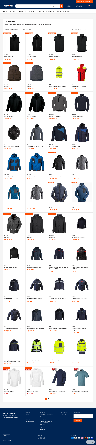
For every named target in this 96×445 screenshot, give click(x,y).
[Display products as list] (90, 29)
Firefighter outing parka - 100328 (34, 298)
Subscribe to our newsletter (85, 1)
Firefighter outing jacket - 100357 (79, 298)
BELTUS (50, 84)
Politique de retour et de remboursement (46, 422)
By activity (21, 11)
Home (4, 15)
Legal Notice (43, 427)
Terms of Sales (43, 419)
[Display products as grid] (88, 29)
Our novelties (31, 11)
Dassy (5, 144)
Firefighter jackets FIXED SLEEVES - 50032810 (80, 268)
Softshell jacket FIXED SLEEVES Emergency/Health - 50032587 (79, 329)
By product (12, 11)
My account (79, 6)
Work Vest (6, 86)
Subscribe (78, 420)
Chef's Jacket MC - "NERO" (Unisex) (80, 391)
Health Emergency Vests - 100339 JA (57, 86)
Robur (50, 389)
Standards (63, 414)
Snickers (51, 204)
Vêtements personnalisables (63, 11)
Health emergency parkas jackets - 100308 (36, 360)
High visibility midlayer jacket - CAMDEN (58, 360)
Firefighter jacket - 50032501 (11, 298)
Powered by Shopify (7, 440)
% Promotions (40, 11)
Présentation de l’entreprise (46, 414)
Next (46, 398)
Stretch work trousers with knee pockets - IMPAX (58, 206)
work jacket (6, 237)
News (27, 417)
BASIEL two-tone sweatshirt (10, 206)
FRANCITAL (74, 84)
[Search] (61, 6)
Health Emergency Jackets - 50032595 (58, 328)
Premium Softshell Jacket (55, 116)
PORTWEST (51, 144)
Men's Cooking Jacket (9, 391)
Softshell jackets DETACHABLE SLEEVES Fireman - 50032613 (58, 268)
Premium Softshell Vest (54, 56)
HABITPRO (6, 54)
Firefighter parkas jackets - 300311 (34, 267)
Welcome (5, 11)
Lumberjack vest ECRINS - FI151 (79, 86)
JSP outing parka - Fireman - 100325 (57, 298)
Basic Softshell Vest (8, 56)
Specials (27, 414)
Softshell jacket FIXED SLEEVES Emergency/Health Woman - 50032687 (13, 360)
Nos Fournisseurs (50, 11)
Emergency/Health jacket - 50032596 (35, 328)
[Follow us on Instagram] (41, 438)
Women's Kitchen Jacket (32, 391)
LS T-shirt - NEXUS (53, 146)
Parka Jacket (30, 237)
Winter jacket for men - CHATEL (11, 146)
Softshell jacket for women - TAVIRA (35, 146)
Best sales (28, 419)
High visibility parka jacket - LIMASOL (80, 360)
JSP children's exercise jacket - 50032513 (13, 328)
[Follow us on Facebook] (38, 438)
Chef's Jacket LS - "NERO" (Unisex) (57, 391)
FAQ (41, 417)
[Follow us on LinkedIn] (44, 438)
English (5, 435)
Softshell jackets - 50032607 (78, 237)
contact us (42, 429)
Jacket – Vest (9, 15)
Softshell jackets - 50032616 (10, 267)
